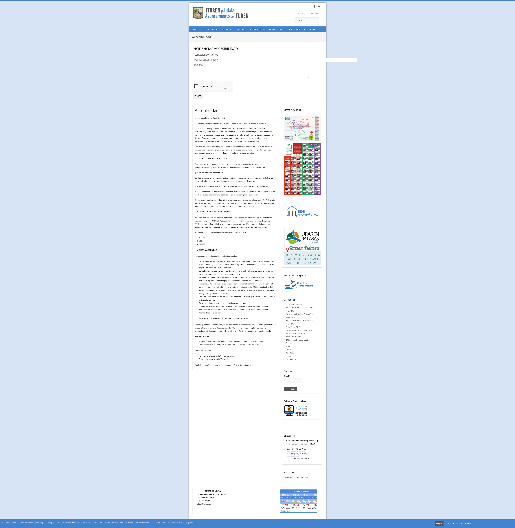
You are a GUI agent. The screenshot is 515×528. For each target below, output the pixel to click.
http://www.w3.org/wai (249, 221)
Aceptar (439, 523)
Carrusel (289, 343)
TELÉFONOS (239, 29)
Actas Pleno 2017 (293, 327)
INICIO (196, 29)
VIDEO (272, 29)
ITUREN (205, 29)
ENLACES (282, 29)
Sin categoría (291, 359)
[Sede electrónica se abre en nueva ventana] (302, 205)
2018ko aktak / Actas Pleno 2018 (299, 330)
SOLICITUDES (291, 346)
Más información (464, 523)
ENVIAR (198, 96)
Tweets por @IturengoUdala (296, 477)
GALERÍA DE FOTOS (257, 29)
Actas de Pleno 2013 (294, 305)
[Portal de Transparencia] (298, 280)
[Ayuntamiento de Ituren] (222, 13)
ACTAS (215, 29)
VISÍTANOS (226, 29)
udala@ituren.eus (204, 504)
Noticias (289, 356)
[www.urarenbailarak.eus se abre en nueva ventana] (302, 230)
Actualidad (290, 353)
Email (287, 376)
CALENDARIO (295, 29)
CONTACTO (309, 29)
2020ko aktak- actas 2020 (296, 337)
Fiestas (289, 350)
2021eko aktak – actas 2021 (297, 340)
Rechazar (450, 523)
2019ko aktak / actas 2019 (296, 334)
